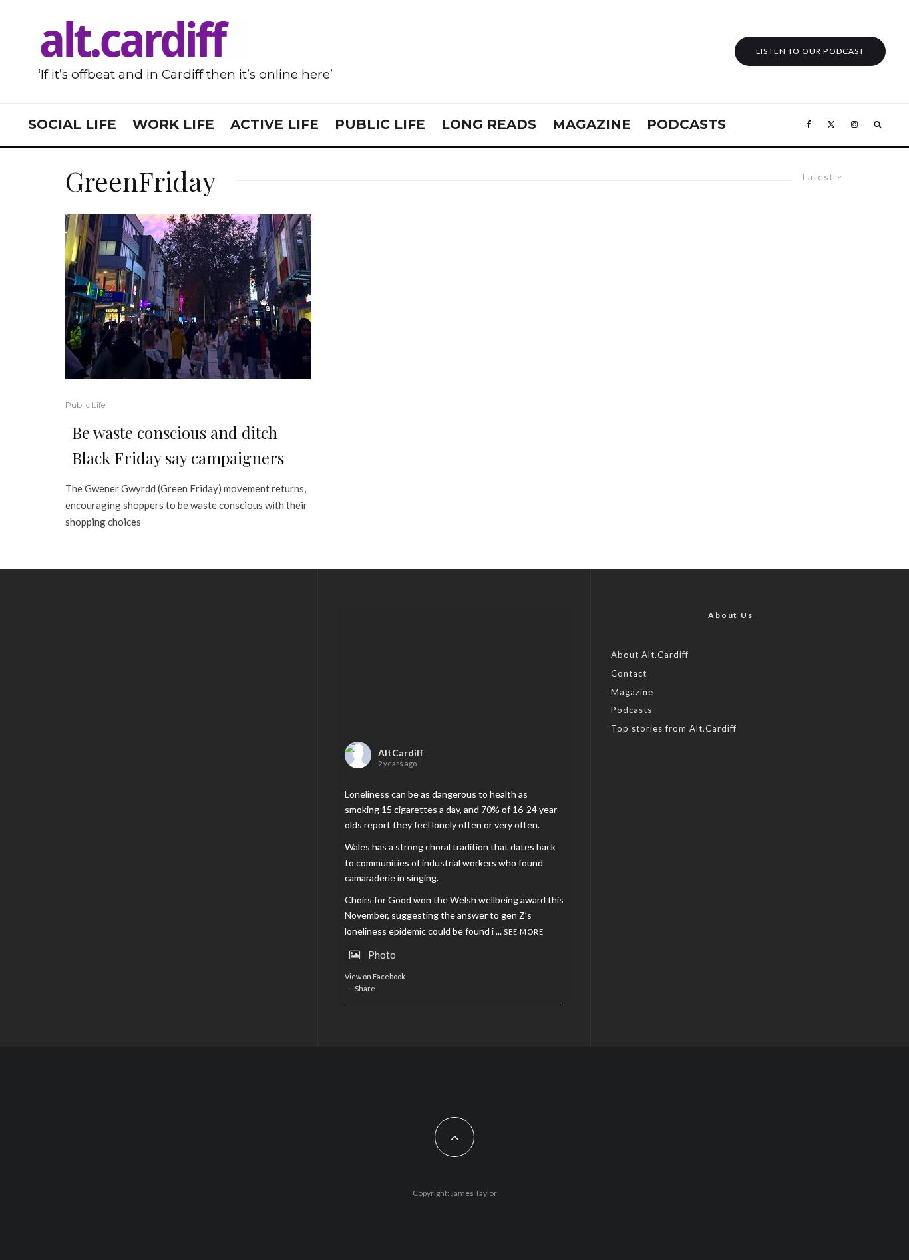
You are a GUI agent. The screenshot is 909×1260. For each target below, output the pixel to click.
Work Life (173, 124)
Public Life (380, 124)
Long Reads (488, 124)
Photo (382, 955)
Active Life (274, 124)
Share (365, 988)
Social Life (72, 124)
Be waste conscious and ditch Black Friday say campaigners (178, 445)
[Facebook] (809, 125)
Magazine (591, 124)
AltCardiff (400, 752)
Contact (629, 673)
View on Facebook (375, 976)
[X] (831, 125)
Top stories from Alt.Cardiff (674, 728)
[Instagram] (854, 125)
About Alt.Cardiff (650, 654)
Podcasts (686, 124)
